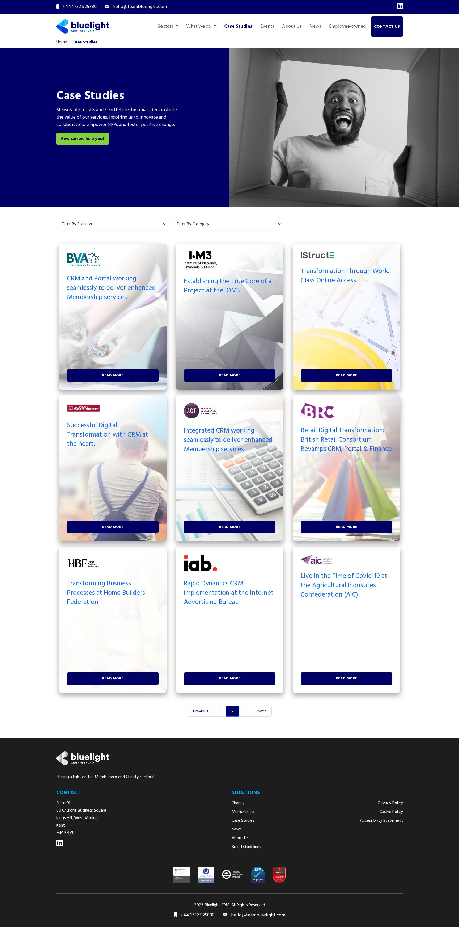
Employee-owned (347, 26)
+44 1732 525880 (197, 915)
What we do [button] (199, 26)
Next (261, 711)
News (315, 26)
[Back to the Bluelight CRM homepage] (82, 26)
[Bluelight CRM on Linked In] (59, 843)
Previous (200, 711)
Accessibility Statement (381, 820)
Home (61, 42)
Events (267, 26)
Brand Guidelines (246, 847)
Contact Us (387, 26)
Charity (238, 803)
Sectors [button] (166, 26)
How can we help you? (83, 138)
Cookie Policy (391, 811)
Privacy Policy (390, 803)
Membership (243, 811)
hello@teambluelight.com (258, 915)
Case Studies (238, 26)
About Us (291, 26)
